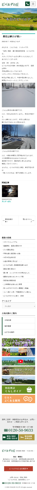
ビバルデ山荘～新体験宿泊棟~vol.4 (15, 265)
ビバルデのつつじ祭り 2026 (13, 296)
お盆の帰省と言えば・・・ (12, 261)
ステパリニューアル (10, 242)
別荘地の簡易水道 (9, 280)
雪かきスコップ (27, 220)
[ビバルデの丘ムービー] (18, 361)
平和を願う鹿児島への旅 (11, 253)
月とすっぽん (6, 201)
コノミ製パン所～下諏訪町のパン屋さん (17, 292)
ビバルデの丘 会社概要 (17, 469)
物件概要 (8, 326)
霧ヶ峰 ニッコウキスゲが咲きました (16, 273)
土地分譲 (8, 320)
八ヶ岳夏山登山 (8, 250)
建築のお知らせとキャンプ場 (13, 276)
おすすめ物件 (9, 332)
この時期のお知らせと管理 (12, 284)
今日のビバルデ (15, 41)
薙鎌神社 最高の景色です (12, 246)
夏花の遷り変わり (9, 269)
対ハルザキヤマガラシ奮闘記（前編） (16, 288)
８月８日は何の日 (9, 257)
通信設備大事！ (9, 220)
